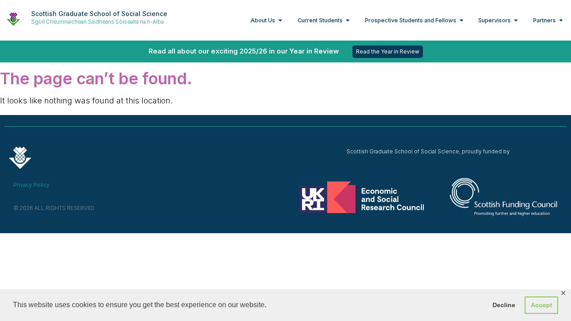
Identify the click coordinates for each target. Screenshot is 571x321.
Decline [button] (503, 305)
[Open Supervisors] (516, 20)
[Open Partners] (561, 20)
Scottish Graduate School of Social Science (99, 13)
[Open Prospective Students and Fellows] (461, 20)
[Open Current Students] (348, 20)
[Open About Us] (280, 20)
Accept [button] (541, 305)
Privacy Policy (31, 184)
